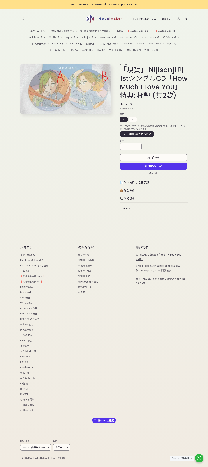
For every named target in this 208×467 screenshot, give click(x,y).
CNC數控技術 (85, 287)
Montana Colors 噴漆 (32, 260)
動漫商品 (24, 346)
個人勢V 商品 (26, 324)
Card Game (26, 367)
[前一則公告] (21, 4)
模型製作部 (83, 254)
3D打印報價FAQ (86, 265)
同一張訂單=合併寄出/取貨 (137, 134)
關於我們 (24, 388)
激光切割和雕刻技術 (88, 281)
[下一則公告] (186, 4)
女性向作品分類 (28, 351)
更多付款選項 (153, 173)
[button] (23, 19)
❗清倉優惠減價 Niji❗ (31, 281)
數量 (122, 140)
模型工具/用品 (27, 254)
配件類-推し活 (27, 378)
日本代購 (24, 270)
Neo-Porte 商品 (28, 313)
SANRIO (24, 362)
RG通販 (24, 383)
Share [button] (126, 208)
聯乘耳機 (24, 372)
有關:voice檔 (27, 410)
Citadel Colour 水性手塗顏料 (35, 265)
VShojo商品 (26, 303)
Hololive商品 (26, 287)
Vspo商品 (25, 297)
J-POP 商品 (26, 335)
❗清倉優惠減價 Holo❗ (32, 276)
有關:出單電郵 (27, 399)
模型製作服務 (85, 270)
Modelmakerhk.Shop (38, 458)
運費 (132, 108)
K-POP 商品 (26, 340)
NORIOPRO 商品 (28, 308)
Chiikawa (25, 356)
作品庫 (81, 292)
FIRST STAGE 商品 (29, 319)
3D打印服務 (84, 276)
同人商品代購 (27, 329)
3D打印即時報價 (86, 260)
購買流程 (24, 394)
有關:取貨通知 (27, 405)
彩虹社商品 (25, 292)
